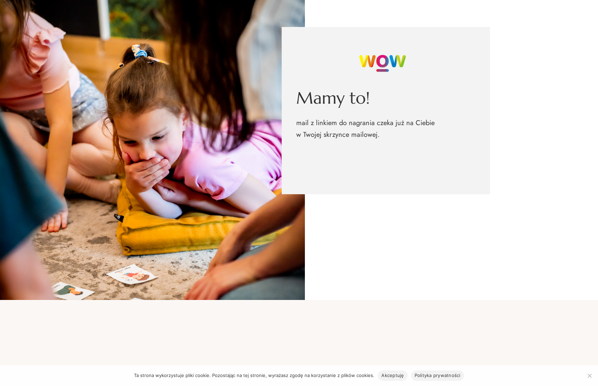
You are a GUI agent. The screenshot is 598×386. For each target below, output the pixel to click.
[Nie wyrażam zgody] (589, 375)
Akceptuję (392, 375)
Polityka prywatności (438, 375)
